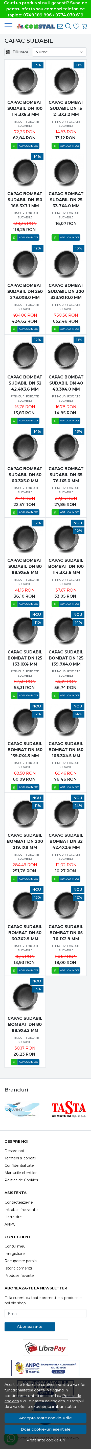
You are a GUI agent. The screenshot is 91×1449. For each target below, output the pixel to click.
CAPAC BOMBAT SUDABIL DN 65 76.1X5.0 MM (66, 474)
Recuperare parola (21, 1261)
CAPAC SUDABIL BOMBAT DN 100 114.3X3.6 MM (66, 566)
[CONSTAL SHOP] (33, 26)
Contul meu (15, 1246)
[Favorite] (76, 26)
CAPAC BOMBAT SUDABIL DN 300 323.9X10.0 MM (66, 291)
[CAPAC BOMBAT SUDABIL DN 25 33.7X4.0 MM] (66, 171)
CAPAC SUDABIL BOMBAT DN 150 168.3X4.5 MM (66, 749)
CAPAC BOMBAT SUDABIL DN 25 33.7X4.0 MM (66, 199)
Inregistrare (15, 1253)
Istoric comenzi (18, 1268)
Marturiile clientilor (21, 1173)
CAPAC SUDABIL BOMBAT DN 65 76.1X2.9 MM (66, 932)
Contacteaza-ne (19, 1202)
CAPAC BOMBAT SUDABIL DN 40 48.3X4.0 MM (66, 383)
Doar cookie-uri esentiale (46, 1429)
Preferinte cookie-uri (46, 1440)
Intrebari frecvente (21, 1209)
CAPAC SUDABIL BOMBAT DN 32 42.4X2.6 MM (66, 841)
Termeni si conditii (20, 1158)
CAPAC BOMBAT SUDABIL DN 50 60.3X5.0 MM (24, 474)
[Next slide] (81, 1110)
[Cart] (84, 26)
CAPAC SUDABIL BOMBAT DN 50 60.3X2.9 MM (25, 932)
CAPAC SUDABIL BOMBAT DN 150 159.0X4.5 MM (25, 749)
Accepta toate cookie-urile (45, 1417)
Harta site (13, 1217)
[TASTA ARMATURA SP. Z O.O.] (69, 1119)
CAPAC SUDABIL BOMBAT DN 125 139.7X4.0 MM (66, 658)
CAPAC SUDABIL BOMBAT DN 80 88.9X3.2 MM (25, 1024)
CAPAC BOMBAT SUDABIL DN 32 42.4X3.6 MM (24, 383)
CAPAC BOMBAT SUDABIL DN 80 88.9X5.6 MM (24, 566)
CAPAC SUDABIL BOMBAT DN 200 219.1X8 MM (25, 841)
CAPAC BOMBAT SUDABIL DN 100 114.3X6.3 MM (24, 108)
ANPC (10, 1224)
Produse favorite (19, 1275)
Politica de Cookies (21, 1180)
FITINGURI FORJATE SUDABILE (25, 124)
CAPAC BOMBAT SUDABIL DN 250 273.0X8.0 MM (25, 291)
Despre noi (14, 1151)
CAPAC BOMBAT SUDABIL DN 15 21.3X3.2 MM (66, 108)
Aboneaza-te (29, 1326)
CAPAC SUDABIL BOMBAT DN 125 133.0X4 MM (25, 658)
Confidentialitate (19, 1165)
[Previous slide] (10, 1110)
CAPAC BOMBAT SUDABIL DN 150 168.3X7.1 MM (24, 199)
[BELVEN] (22, 1119)
